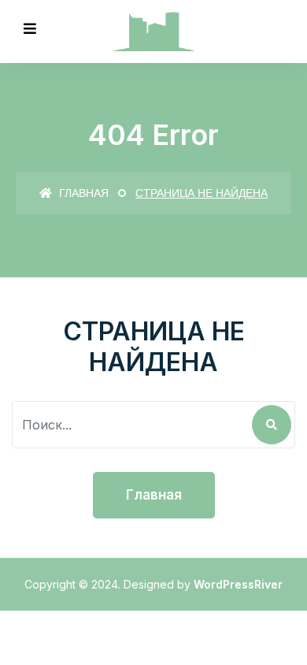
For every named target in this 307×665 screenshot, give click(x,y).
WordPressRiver (238, 584)
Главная (82, 193)
